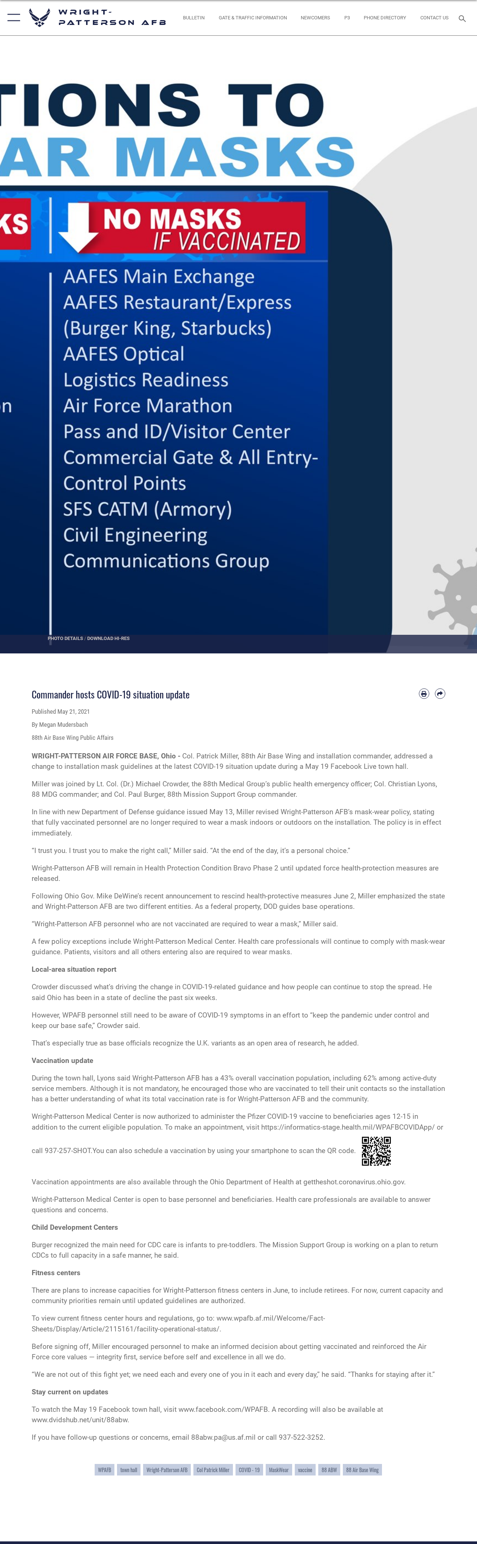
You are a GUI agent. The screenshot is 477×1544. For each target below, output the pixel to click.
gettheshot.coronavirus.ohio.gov (353, 1182)
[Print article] (424, 693)
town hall (128, 1470)
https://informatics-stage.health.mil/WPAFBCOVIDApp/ (348, 1127)
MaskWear (279, 1470)
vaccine (305, 1470)
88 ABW (329, 1470)
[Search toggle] (463, 18)
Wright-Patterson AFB (166, 1470)
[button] (12, 17)
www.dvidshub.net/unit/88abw (79, 1420)
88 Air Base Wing (362, 1470)
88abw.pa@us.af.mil (223, 1437)
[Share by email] (440, 693)
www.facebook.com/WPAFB (223, 1409)
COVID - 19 (249, 1470)
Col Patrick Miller (213, 1470)
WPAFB (104, 1470)
